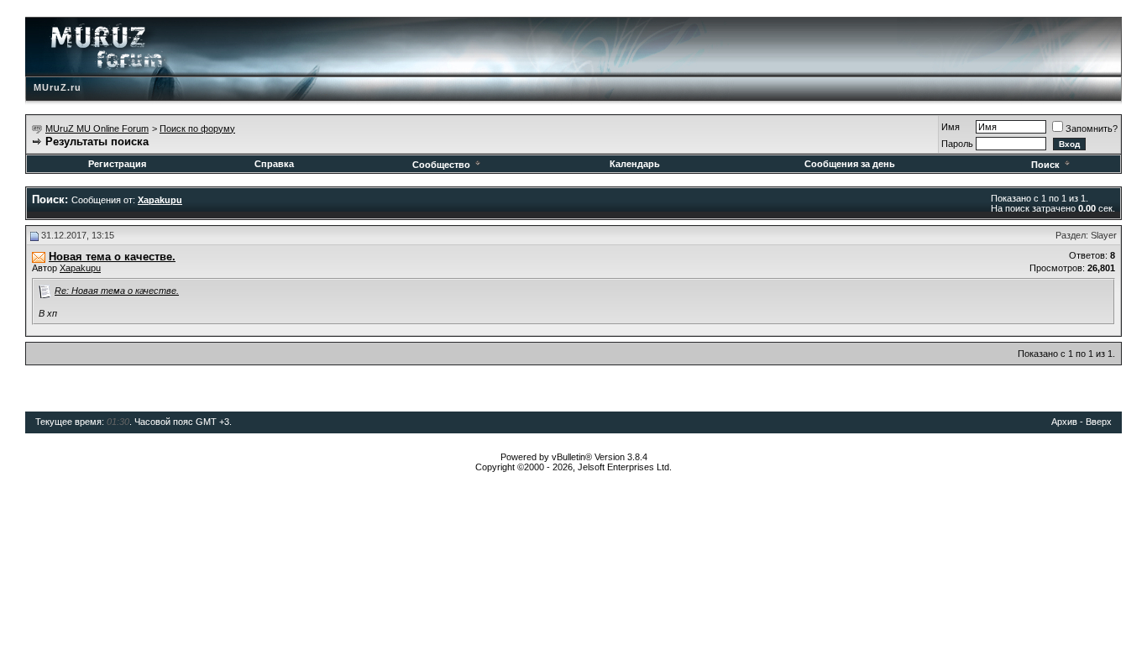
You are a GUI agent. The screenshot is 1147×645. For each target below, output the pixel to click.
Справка (274, 164)
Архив (1064, 422)
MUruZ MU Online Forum (97, 128)
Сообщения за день (849, 164)
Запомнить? (1092, 128)
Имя (950, 127)
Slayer (1104, 235)
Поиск (1045, 165)
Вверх (1099, 422)
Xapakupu (80, 268)
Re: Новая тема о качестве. (117, 291)
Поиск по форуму (197, 128)
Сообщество (441, 165)
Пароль (957, 144)
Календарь (635, 164)
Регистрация (117, 164)
